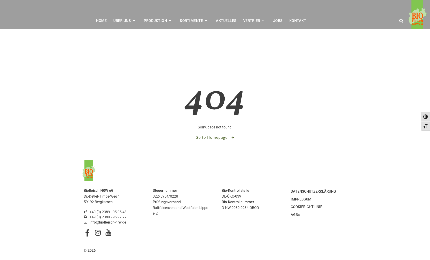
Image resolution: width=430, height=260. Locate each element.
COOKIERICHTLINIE (306, 207)
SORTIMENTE (191, 21)
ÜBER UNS (122, 21)
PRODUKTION (155, 21)
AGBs (295, 215)
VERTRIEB (251, 21)
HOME (101, 21)
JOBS (278, 21)
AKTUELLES (226, 21)
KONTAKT (297, 21)
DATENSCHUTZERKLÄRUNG (313, 191)
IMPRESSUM (301, 199)
